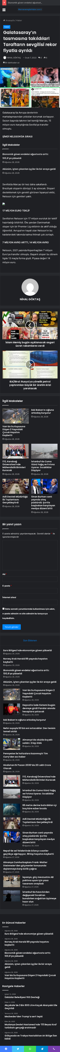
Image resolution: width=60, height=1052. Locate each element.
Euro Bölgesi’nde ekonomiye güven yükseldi (27, 650)
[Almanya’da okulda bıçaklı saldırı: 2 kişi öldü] (11, 744)
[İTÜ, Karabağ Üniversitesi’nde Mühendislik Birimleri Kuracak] (15, 451)
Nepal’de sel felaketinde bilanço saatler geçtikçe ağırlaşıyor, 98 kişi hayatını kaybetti (28, 852)
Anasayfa (9, 20)
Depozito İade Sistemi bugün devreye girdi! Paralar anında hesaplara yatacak (38, 708)
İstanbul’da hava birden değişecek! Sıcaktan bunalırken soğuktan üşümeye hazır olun (39, 896)
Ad (4, 574)
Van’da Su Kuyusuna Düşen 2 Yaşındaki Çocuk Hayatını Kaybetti (13, 431)
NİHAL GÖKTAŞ (14, 57)
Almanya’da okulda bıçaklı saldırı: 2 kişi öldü (37, 741)
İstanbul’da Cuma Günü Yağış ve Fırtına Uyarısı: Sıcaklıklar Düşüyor (43, 466)
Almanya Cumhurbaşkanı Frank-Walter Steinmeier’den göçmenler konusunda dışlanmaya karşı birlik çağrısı (25, 865)
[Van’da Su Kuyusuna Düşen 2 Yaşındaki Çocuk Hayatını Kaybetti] (15, 416)
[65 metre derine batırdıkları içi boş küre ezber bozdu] (11, 809)
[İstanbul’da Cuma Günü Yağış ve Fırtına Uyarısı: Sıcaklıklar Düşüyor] (44, 451)
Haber (19, 20)
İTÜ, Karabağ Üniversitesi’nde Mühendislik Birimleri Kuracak (14, 466)
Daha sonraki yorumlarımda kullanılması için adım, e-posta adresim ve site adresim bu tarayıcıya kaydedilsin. (28, 613)
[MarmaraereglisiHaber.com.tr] (30, 9)
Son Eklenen (30, 640)
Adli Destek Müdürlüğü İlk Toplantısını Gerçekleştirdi (15, 499)
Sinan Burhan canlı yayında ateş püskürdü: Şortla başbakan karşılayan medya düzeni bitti (43, 502)
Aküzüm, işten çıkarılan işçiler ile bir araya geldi (29, 169)
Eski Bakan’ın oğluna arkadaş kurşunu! (42, 411)
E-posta (7, 585)
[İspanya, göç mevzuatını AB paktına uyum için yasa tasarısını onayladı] (11, 881)
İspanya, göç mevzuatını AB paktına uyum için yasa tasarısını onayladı (38, 880)
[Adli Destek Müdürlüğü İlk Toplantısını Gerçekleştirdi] (15, 486)
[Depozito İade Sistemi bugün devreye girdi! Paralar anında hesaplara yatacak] (11, 709)
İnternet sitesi (9, 597)
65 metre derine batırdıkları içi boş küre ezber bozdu (39, 807)
